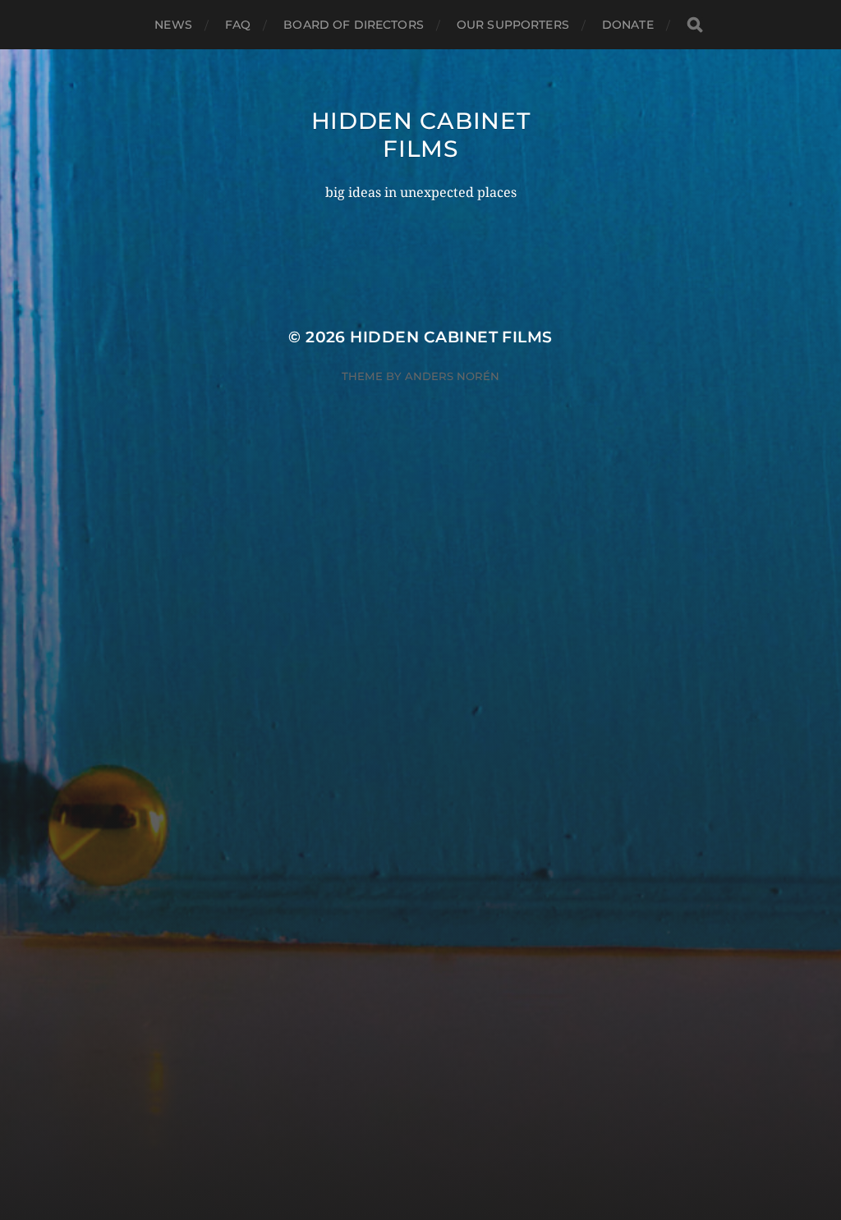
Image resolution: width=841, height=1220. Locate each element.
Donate (628, 24)
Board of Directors (353, 24)
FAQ (237, 24)
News (173, 24)
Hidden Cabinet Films (421, 135)
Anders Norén (452, 376)
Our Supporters (513, 24)
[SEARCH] (695, 25)
